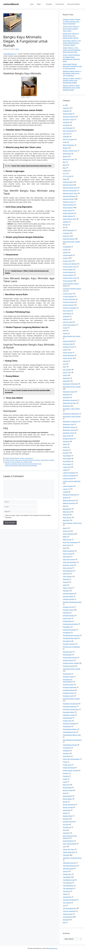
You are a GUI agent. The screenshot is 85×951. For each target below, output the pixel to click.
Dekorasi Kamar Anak (70, 188)
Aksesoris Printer (68, 119)
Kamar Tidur (67, 372)
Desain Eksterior (68, 205)
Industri (65, 333)
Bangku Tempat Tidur (70, 151)
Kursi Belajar (67, 456)
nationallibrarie (11, 4)
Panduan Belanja (68, 593)
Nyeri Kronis (67, 545)
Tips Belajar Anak (68, 880)
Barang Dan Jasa (68, 159)
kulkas (65, 447)
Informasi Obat (68, 344)
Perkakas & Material (69, 723)
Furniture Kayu (67, 293)
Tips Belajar (67, 877)
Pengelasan (67, 632)
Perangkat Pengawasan (71, 709)
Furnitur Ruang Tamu (70, 278)
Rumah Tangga (68, 807)
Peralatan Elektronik (69, 687)
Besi (64, 162)
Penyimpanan (67, 655)
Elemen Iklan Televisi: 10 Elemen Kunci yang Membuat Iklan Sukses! (71, 36)
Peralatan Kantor (68, 693)
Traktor (65, 894)
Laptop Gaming (68, 478)
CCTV (65, 173)
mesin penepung (68, 534)
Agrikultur (66, 111)
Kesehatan (66, 406)
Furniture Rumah (68, 305)
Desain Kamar (67, 210)
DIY (64, 227)
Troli (64, 905)
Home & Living (67, 322)
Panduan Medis (68, 596)
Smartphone (67, 827)
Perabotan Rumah (69, 666)
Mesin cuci (66, 531)
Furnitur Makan (68, 269)
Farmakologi (67, 247)
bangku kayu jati (9, 460)
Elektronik (66, 236)
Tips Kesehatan (68, 888)
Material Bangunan (69, 500)
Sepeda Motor (67, 816)
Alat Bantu (66, 122)
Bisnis (65, 165)
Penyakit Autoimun (69, 644)
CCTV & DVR (67, 176)
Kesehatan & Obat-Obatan (72, 416)
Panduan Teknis (68, 610)
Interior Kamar (67, 352)
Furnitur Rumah (68, 281)
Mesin (65, 528)
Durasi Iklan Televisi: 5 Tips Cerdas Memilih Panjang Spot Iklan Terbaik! (72, 43)
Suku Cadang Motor (69, 844)
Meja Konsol (67, 512)
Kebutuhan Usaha (69, 392)
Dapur (65, 179)
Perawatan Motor (68, 712)
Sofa (64, 830)
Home (32, 4)
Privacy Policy (60, 4)
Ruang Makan (67, 799)
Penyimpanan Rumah (70, 657)
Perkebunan (67, 726)
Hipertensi (66, 319)
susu (64, 846)
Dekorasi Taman (68, 202)
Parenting (66, 613)
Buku (64, 168)
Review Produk (68, 790)
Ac (64, 105)
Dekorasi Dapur (68, 182)
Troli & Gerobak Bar (69, 908)
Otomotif (66, 582)
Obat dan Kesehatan (70, 562)
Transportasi (67, 897)
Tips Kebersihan (68, 885)
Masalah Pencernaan (70, 495)
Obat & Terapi (67, 554)
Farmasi (65, 249)
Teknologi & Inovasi (69, 863)
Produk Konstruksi (69, 767)
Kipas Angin (67, 436)
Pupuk (65, 782)
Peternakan (66, 756)
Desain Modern (68, 216)
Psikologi (66, 776)
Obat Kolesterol (68, 571)
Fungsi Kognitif (68, 255)
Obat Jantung (67, 568)
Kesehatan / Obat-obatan (71, 409)
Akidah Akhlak (67, 114)
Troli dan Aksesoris (69, 911)
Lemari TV (66, 489)
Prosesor (66, 773)
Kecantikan (66, 394)
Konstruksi (66, 441)
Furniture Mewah (68, 296)
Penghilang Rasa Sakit (70, 638)
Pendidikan (66, 627)
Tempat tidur (67, 874)
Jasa (64, 364)
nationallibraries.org (10, 54)
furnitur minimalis (15, 462)
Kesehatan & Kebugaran (71, 414)
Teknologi (66, 855)
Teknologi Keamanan (70, 866)
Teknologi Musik (68, 868)
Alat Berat (66, 125)
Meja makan (67, 517)
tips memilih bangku (26, 462)
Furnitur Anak (67, 261)
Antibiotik (66, 136)
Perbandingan (67, 718)
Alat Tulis (66, 134)
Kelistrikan (66, 397)
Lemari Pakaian (68, 486)
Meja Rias (66, 520)
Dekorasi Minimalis (69, 196)
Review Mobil (67, 787)
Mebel (39, 4)
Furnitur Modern (68, 275)
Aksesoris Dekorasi (69, 116)
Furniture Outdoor (69, 302)
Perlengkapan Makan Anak (72, 735)
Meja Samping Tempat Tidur (72, 523)
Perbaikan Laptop (69, 715)
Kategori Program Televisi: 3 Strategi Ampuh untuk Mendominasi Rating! (72, 81)
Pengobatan (67, 641)
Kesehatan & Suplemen (70, 421)
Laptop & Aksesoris (69, 473)
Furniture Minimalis (69, 299)
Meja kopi (66, 514)
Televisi (65, 871)
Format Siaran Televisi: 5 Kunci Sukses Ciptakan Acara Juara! (71, 29)
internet (65, 361)
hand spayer (67, 313)
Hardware (66, 316)
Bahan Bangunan (68, 145)
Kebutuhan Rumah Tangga (72, 387)
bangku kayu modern (34, 460)
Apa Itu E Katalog (68, 139)
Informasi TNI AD (68, 347)
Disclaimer (49, 4)
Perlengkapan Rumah (70, 745)
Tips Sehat (66, 891)
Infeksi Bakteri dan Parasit (71, 336)
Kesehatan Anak (68, 424)
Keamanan (66, 378)
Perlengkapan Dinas (69, 732)
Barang (65, 156)
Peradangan (67, 674)
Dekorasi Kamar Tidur (70, 193)
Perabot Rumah (68, 660)
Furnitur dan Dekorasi (70, 264)
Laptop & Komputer (69, 475)
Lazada (27, 97)
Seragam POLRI (68, 821)
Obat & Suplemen (69, 551)
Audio (65, 142)
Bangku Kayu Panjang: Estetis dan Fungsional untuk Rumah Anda (23, 463)
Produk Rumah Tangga (70, 770)
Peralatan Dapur (68, 684)
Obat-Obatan (67, 576)
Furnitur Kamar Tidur (70, 266)
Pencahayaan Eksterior (70, 624)
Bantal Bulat (67, 153)
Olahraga (66, 579)
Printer (65, 762)
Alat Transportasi (68, 131)
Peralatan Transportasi (70, 704)
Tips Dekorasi (67, 883)
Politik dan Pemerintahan (71, 759)
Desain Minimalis (68, 213)
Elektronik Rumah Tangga (71, 242)
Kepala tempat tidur (69, 403)
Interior (65, 350)
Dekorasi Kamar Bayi (70, 190)
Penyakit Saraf (68, 652)
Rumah (65, 802)
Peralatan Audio (68, 677)
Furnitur (22, 458)
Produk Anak (67, 765)
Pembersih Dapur (68, 615)
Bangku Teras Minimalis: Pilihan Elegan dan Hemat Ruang (21, 465)
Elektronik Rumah (68, 239)
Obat (64, 548)
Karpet (65, 375)
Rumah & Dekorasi (69, 804)
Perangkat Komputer (69, 706)
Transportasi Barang (69, 900)
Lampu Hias (67, 467)
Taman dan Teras (69, 849)
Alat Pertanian (67, 128)
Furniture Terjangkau (70, 308)
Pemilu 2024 (67, 618)
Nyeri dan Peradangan (70, 542)
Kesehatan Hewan (69, 427)
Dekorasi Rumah (14, 458)
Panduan (66, 591)
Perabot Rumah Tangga (71, 663)
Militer (65, 537)
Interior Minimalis (68, 355)
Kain (64, 367)
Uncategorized (29, 458)
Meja (64, 506)
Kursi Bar (66, 450)
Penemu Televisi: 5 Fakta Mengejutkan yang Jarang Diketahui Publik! (71, 88)
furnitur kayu (6, 462)
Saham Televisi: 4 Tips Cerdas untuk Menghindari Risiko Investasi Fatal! (72, 50)
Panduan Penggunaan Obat (72, 602)
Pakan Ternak (67, 588)
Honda (65, 328)
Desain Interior (67, 207)
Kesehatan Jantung (69, 430)
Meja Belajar (67, 509)
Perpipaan (66, 750)
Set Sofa (66, 824)
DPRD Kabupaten (68, 230)
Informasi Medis (68, 341)
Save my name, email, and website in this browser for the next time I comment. (28, 516)
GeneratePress (52, 948)
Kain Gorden (67, 369)
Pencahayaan (67, 621)
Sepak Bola (66, 810)
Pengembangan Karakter (71, 635)
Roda (64, 793)
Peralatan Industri (69, 690)
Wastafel (66, 920)
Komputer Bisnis (68, 438)
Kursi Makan (67, 461)
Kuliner (65, 444)
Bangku (7, 458)
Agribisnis (66, 108)
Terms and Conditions (73, 4)
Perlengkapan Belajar (70, 729)
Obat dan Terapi (68, 565)
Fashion (65, 252)
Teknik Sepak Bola (69, 852)
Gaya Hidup (67, 311)
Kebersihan (66, 381)
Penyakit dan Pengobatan (71, 647)
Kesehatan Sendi (68, 433)
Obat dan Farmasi (69, 559)
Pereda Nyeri (67, 721)
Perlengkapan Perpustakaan (72, 740)
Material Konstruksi (69, 503)
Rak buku (66, 785)
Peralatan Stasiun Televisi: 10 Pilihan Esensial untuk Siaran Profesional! (71, 21)
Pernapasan (67, 748)
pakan (65, 585)
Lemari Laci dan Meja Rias (71, 481)
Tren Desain (67, 903)
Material (65, 497)
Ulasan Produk (68, 914)
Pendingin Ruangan (69, 630)
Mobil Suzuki (67, 539)
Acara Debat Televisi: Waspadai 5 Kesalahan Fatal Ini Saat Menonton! (72, 66)
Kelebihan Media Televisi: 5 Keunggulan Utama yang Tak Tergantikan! (72, 73)
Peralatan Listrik (68, 696)
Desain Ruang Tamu (69, 219)
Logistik (65, 492)
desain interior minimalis (47, 460)
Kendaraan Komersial (70, 400)
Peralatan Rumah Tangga (71, 699)
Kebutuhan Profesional (70, 384)
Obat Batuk (66, 556)
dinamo (65, 225)
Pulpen (65, 779)
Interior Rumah (68, 358)
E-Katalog (66, 233)
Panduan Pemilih (68, 599)
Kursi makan (67, 464)
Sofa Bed (66, 833)
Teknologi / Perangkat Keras (72, 858)
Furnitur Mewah (68, 272)
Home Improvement (69, 325)
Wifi (64, 922)
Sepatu (65, 813)
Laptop (65, 470)
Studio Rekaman (68, 841)
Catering (65, 170)
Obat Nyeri (66, 573)
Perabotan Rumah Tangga (71, 669)
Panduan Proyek (68, 607)
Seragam (66, 819)
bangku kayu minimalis (21, 460)
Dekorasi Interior (68, 185)
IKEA (64, 330)
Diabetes (66, 222)
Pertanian (66, 753)
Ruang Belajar (67, 796)
